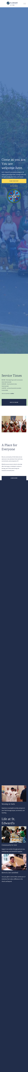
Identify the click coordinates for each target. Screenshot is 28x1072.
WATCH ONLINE (14, 402)
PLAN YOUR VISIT (13, 181)
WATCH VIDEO (14, 186)
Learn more (14, 478)
